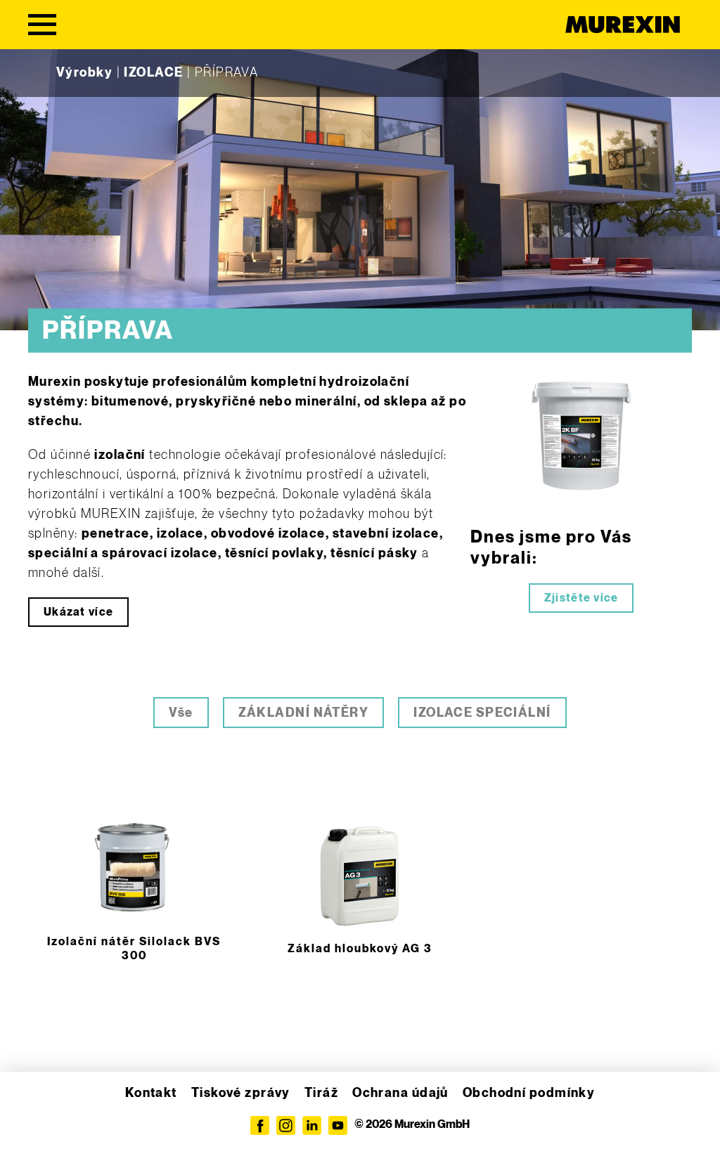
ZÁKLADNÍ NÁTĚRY (303, 713)
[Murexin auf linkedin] (311, 1125)
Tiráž (321, 1093)
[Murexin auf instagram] (285, 1125)
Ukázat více (78, 612)
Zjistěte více (581, 598)
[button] (31, 1118)
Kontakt (151, 1093)
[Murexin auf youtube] (337, 1125)
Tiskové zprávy (240, 1093)
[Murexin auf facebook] (259, 1125)
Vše (181, 713)
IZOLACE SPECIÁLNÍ (482, 713)
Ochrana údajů (400, 1093)
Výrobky (84, 72)
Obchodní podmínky (529, 1093)
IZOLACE (153, 72)
